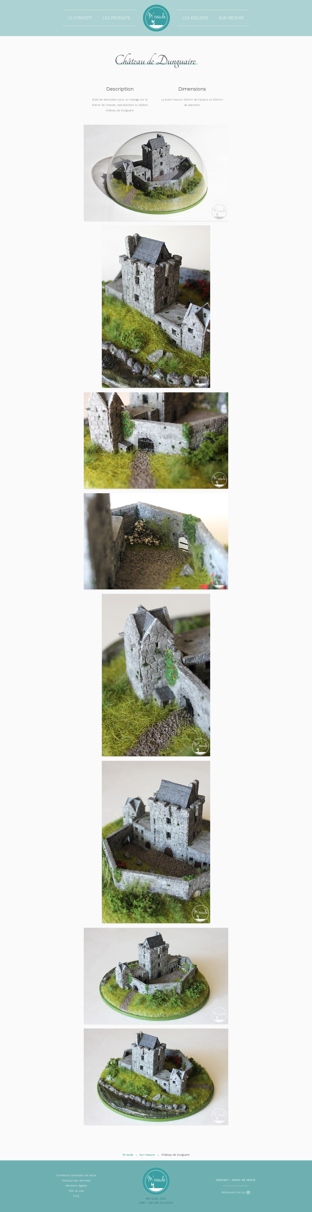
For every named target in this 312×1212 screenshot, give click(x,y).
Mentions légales (76, 1185)
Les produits (116, 18)
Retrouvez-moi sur (234, 1192)
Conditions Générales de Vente (76, 1175)
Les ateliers (195, 18)
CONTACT (222, 1180)
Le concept (80, 18)
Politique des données (76, 1180)
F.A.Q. (76, 1196)
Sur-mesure (231, 18)
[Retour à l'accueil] (156, 17)
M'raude (128, 1154)
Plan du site (76, 1191)
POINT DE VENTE (243, 1180)
